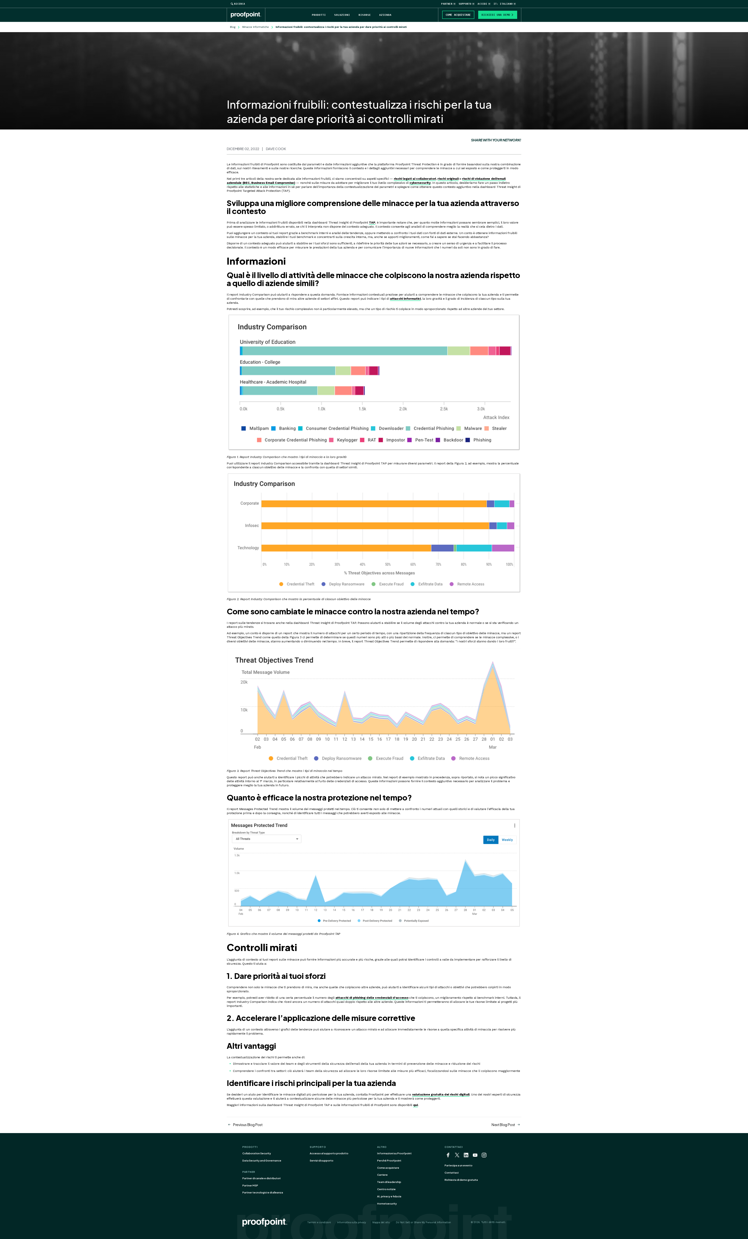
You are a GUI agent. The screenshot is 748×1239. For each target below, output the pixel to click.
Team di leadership (389, 1182)
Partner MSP (250, 1185)
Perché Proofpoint (389, 1160)
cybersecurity (420, 183)
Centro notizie (386, 1189)
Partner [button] (446, 4)
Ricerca (239, 4)
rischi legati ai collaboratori (415, 179)
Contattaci (452, 1172)
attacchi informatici (405, 298)
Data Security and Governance (261, 1160)
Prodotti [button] (319, 14)
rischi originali (448, 179)
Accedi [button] (482, 4)
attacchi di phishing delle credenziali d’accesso (371, 997)
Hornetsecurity (387, 1203)
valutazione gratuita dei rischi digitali (440, 1094)
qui (415, 1105)
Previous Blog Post (248, 1124)
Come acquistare (388, 1167)
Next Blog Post (503, 1124)
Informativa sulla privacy (351, 1222)
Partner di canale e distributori (261, 1178)
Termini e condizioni (319, 1222)
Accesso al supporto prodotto (329, 1153)
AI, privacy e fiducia (389, 1196)
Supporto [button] (465, 4)
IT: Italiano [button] (503, 4)
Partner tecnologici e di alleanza (262, 1192)
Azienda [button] (385, 14)
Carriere (382, 1174)
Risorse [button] (365, 14)
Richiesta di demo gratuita (461, 1179)
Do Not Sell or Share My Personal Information (423, 1222)
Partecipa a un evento (458, 1165)
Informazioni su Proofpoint (394, 1153)
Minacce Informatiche (255, 27)
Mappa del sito (381, 1222)
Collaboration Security (256, 1153)
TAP (372, 222)
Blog (232, 27)
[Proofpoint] (248, 15)
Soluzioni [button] (342, 14)
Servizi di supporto (321, 1160)
